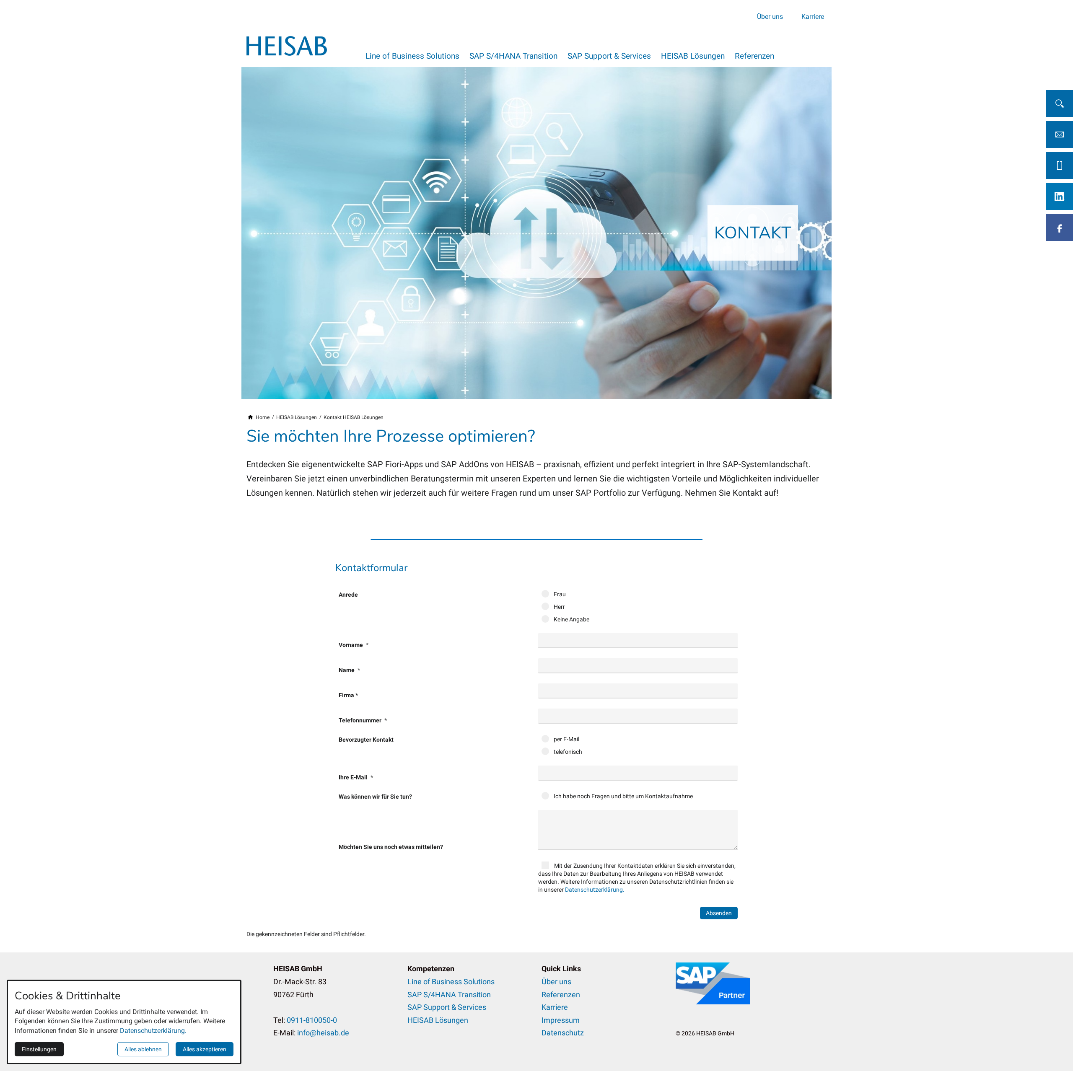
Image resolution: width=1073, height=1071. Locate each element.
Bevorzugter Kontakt (366, 739)
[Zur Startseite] (286, 45)
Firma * (348, 695)
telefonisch (567, 751)
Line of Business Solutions (412, 56)
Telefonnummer (361, 720)
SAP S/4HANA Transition (513, 56)
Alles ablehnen (143, 1049)
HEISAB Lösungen (693, 56)
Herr (558, 606)
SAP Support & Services (609, 56)
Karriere (812, 16)
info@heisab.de (323, 1032)
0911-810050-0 (312, 1020)
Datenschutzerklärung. (595, 889)
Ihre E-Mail (354, 777)
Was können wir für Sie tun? (375, 796)
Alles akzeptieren (204, 1049)
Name (347, 670)
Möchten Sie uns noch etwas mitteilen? (391, 846)
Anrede (348, 594)
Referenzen (754, 56)
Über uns (770, 16)
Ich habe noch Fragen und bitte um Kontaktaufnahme (622, 796)
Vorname (351, 645)
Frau (559, 594)
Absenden (719, 913)
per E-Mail (565, 739)
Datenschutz (563, 1032)
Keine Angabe (570, 619)
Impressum (561, 1020)
